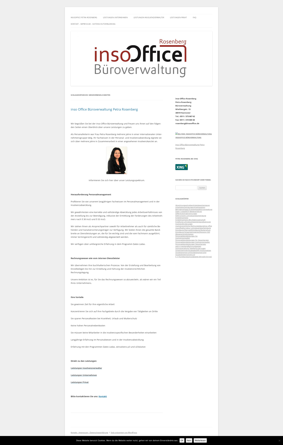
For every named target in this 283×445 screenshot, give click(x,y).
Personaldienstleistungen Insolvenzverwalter (192, 242)
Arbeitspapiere (199, 207)
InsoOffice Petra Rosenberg (84, 17)
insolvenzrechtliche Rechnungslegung (189, 226)
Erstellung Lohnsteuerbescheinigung (189, 222)
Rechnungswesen (194, 246)
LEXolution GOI (204, 232)
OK (182, 440)
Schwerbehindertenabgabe (185, 250)
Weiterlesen (200, 440)
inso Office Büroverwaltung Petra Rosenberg (104, 109)
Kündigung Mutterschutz (200, 230)
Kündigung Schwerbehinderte (186, 232)
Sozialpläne (179, 255)
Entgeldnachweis (181, 218)
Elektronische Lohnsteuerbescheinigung (190, 216)
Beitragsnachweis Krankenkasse (187, 209)
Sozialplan (207, 250)
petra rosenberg (181, 246)
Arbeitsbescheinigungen (184, 207)
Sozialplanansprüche (198, 253)
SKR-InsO (199, 250)
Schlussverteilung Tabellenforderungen (190, 248)
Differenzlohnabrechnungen (186, 214)
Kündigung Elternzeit (183, 230)
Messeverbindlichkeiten (184, 234)
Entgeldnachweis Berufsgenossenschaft (190, 220)
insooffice (179, 228)
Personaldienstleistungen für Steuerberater (192, 240)
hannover (207, 222)
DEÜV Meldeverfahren (193, 211)
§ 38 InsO (201, 257)
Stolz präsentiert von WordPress (124, 432)
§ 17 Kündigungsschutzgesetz (186, 257)
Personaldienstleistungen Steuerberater (190, 244)
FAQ (194, 17)
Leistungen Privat (178, 17)
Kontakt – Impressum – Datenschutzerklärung (93, 24)
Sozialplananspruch (182, 253)
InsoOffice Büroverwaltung (188, 137)
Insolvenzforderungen (183, 224)
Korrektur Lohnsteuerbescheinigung (197, 228)
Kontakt (103, 396)
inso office (208, 226)
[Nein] (279, 440)
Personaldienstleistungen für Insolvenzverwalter (186, 237)
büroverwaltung (206, 209)
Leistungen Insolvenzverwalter (149, 17)
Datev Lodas (180, 211)
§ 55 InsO (208, 257)
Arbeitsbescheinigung (201, 205)
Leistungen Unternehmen (115, 17)
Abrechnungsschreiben (184, 205)
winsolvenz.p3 (189, 255)
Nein (189, 440)
